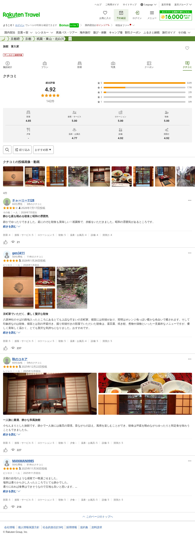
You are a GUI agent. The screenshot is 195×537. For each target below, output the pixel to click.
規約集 (84, 527)
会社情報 (9, 527)
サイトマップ (130, 4)
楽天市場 (166, 4)
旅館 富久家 (11, 46)
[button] (13, 176)
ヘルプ (98, 4)
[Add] (187, 48)
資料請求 (96, 527)
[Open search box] (7, 150)
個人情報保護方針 (28, 527)
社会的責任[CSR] (53, 527)
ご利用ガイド (112, 4)
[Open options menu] (189, 200)
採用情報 (71, 527)
